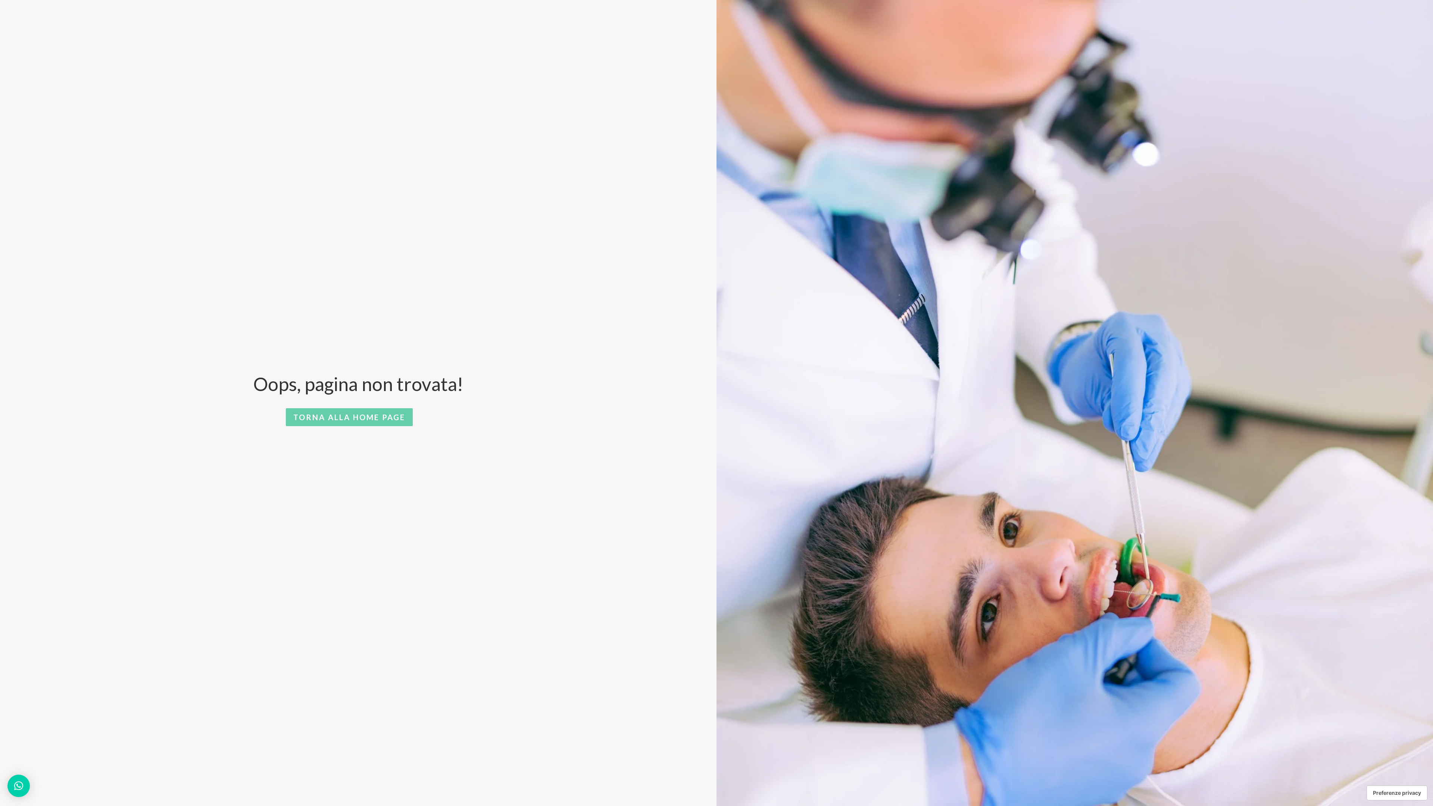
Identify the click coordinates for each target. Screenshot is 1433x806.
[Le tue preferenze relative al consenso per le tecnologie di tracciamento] (1397, 793)
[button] (18, 786)
